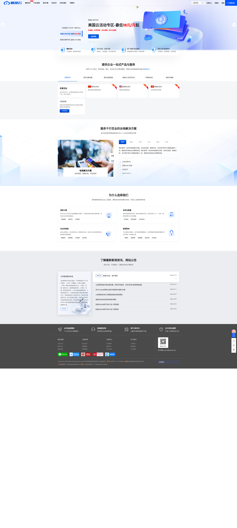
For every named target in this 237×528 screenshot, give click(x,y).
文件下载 (109, 349)
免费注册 (232, 3)
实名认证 (60, 343)
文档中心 (209, 3)
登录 (223, 3)
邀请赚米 (84, 346)
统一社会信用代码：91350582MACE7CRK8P (94, 364)
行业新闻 (109, 343)
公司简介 (133, 343)
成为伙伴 (84, 343)
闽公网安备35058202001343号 (135, 361)
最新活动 (28, 2)
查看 (112, 156)
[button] (3, 25)
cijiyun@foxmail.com (170, 350)
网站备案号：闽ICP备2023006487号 (69, 364)
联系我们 (133, 346)
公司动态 (133, 349)
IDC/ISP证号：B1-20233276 (116, 361)
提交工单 (60, 346)
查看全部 (146, 69)
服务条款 (60, 349)
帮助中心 (109, 346)
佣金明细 (84, 349)
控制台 (217, 3)
